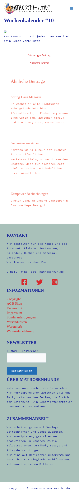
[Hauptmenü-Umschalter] (71, 8)
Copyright (14, 299)
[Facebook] (24, 282)
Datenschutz (15, 308)
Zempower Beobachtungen (29, 194)
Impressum (14, 313)
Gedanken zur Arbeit (25, 143)
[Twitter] (39, 282)
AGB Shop (14, 303)
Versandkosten (17, 322)
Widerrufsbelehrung (20, 331)
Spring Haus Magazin (26, 97)
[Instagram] (54, 282)
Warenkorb (14, 326)
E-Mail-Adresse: (22, 351)
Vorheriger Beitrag (39, 55)
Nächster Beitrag (39, 63)
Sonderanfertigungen (21, 317)
